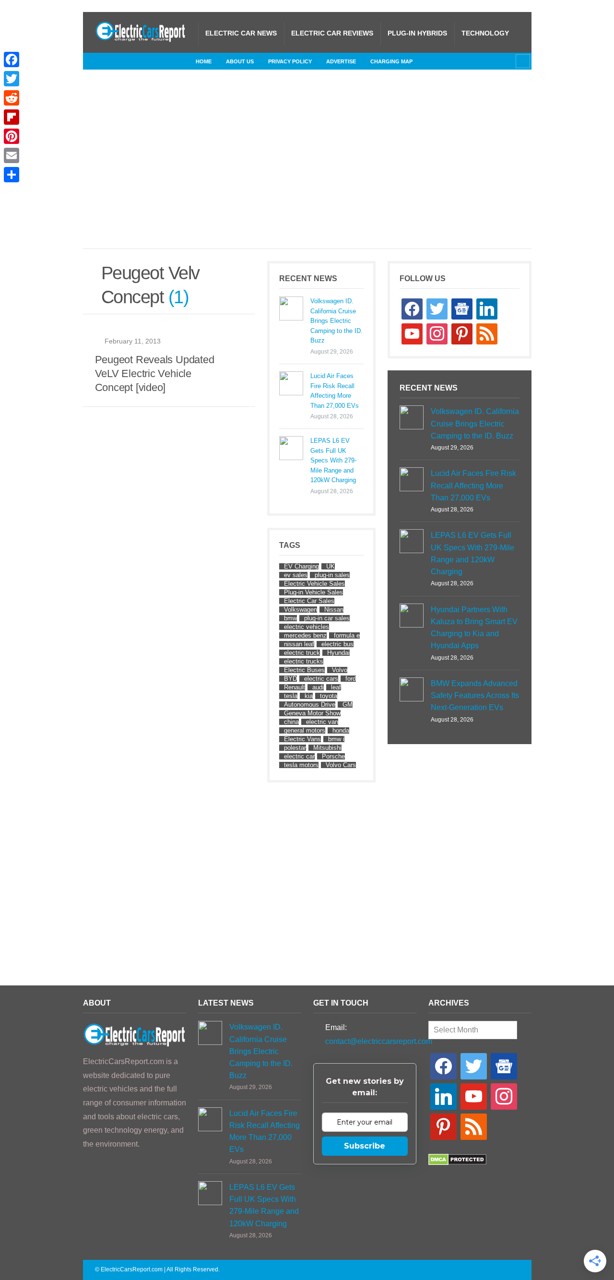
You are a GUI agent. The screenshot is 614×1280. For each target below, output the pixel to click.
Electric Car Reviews (332, 33)
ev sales (295, 575)
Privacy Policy (290, 61)
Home (204, 61)
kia (309, 696)
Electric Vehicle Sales (314, 584)
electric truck (302, 653)
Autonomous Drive (309, 704)
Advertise (341, 61)
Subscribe (364, 1145)
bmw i (336, 739)
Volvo (339, 670)
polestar (295, 748)
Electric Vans (302, 739)
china (291, 722)
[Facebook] (117, 61)
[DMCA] (457, 1163)
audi (318, 687)
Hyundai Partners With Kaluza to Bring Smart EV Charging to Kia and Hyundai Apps (474, 627)
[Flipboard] (11, 117)
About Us (240, 61)
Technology (485, 33)
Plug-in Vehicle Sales (313, 592)
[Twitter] (163, 61)
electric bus (337, 644)
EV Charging (301, 566)
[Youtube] (178, 61)
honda (340, 730)
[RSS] (102, 61)
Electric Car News (241, 33)
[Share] (11, 174)
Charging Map (391, 61)
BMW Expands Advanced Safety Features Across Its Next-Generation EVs (475, 695)
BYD (290, 679)
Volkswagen (300, 609)
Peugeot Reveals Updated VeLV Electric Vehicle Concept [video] (154, 373)
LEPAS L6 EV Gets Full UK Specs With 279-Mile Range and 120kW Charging (333, 460)
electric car (299, 756)
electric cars (321, 679)
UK (330, 566)
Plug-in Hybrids (417, 33)
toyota (328, 696)
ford (350, 679)
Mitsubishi (327, 748)
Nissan (333, 609)
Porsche (333, 756)
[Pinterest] (11, 136)
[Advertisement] (327, 169)
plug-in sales (332, 575)
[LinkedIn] (147, 61)
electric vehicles (306, 627)
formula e (347, 635)
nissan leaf (299, 644)
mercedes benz (305, 635)
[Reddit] (11, 97)
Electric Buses (304, 670)
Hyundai (338, 653)
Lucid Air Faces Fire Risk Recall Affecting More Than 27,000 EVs (334, 390)
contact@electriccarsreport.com (378, 1041)
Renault (294, 687)
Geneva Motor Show (312, 713)
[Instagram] (132, 61)
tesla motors (301, 765)
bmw (290, 618)
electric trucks (303, 661)
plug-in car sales (327, 618)
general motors (304, 730)
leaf (336, 687)
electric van (322, 722)
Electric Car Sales (309, 601)
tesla (290, 696)
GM (347, 704)
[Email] (11, 155)
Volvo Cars (341, 765)
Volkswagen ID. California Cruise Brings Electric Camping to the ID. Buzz (336, 320)
